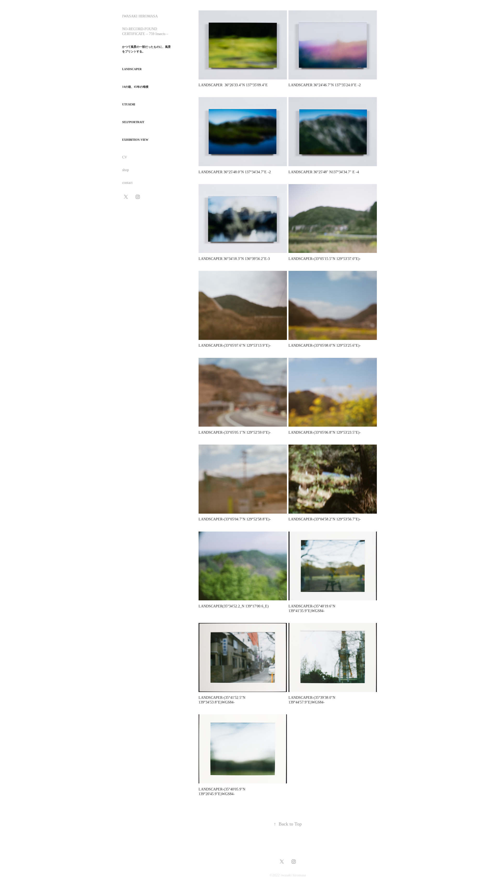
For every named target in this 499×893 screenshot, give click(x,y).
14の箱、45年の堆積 (135, 86)
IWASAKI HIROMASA (140, 16)
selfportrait (133, 122)
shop (125, 170)
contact (127, 183)
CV (124, 157)
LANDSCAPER (132, 69)
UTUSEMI (128, 104)
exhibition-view (135, 139)
